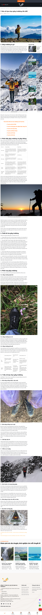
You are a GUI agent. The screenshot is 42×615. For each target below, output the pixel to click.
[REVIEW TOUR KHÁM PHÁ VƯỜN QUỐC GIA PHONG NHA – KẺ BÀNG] (32, 61)
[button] (1, 558)
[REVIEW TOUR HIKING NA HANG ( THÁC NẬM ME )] (32, 88)
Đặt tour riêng (21, 1)
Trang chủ (3, 8)
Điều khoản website (25, 589)
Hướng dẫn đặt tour (25, 590)
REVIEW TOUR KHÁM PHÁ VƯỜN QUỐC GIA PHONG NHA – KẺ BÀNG (39, 61)
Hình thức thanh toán (25, 587)
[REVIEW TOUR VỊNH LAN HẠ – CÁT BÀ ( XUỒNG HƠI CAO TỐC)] (32, 74)
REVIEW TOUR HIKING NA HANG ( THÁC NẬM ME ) (39, 88)
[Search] (2, 5)
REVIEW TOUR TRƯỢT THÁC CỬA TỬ (39, 101)
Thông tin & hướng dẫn (36, 587)
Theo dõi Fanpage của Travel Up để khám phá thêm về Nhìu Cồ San (13, 535)
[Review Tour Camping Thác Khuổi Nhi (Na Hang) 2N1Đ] (32, 48)
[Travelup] (21, 5)
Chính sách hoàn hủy (25, 594)
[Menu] (40, 4)
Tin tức (7, 8)
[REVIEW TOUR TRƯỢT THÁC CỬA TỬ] (32, 101)
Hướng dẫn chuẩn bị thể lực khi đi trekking (36, 590)
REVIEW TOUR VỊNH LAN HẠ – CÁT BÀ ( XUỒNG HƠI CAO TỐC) (39, 74)
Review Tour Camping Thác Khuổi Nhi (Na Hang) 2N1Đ (39, 48)
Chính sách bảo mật (25, 592)
